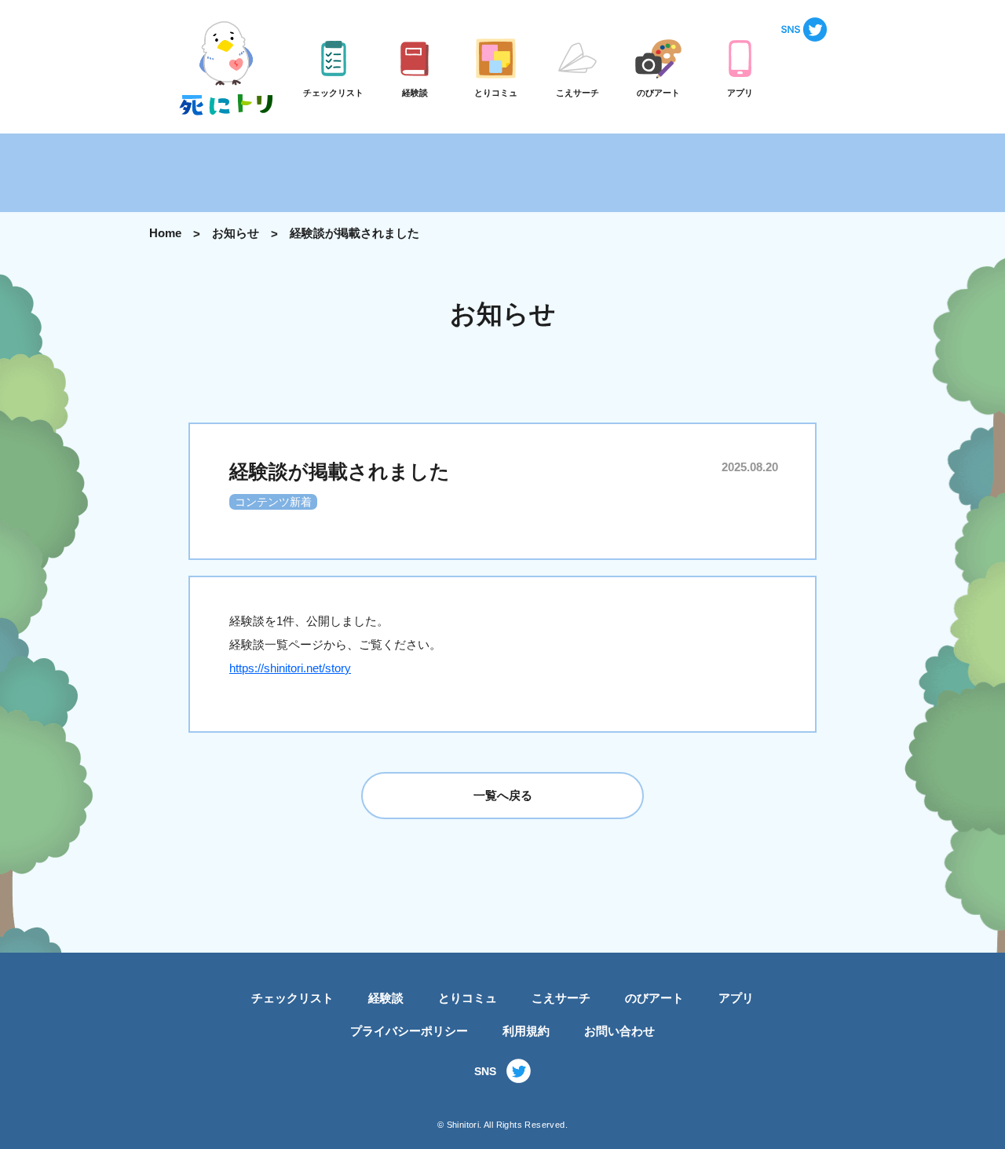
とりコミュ (467, 997)
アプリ (736, 997)
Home (165, 233)
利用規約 (526, 1030)
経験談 (386, 997)
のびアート (654, 997)
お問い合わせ (619, 1030)
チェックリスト (292, 997)
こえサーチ (561, 997)
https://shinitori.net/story (290, 668)
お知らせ (235, 233)
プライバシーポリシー (409, 1030)
